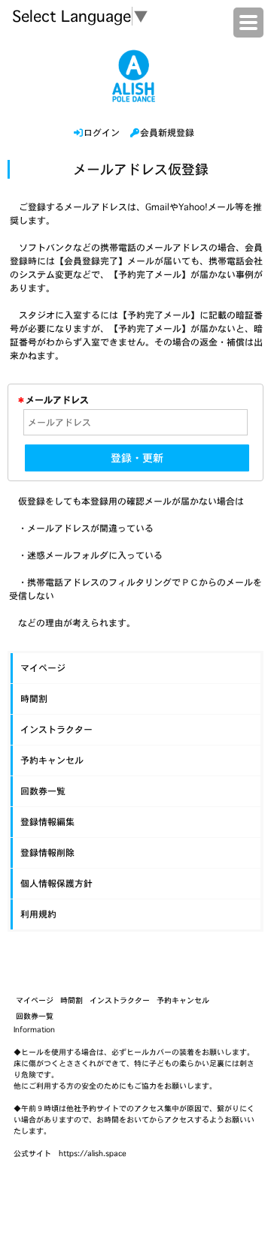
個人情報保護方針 (56, 883)
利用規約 (38, 914)
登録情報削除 (47, 852)
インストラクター (56, 729)
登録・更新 (137, 458)
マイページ (42, 667)
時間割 (33, 698)
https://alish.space (92, 1153)
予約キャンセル (52, 760)
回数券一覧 (42, 791)
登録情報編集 (47, 821)
